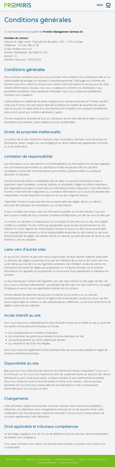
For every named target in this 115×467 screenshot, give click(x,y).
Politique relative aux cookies (92, 459)
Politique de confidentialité (38, 459)
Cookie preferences (46, 462)
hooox (75, 462)
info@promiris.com (22, 48)
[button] (104, 5)
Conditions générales (64, 459)
